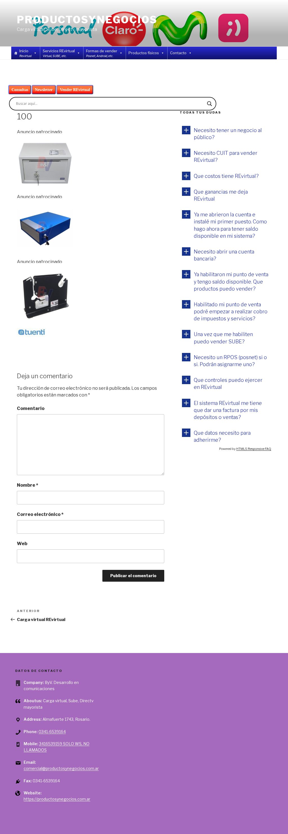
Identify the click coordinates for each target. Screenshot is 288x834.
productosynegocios (87, 19)
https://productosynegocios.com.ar (57, 799)
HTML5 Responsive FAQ (253, 449)
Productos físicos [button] (144, 53)
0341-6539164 (52, 731)
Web (22, 543)
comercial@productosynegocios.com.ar (61, 768)
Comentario (30, 408)
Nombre (27, 485)
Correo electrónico (40, 514)
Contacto (178, 53)
